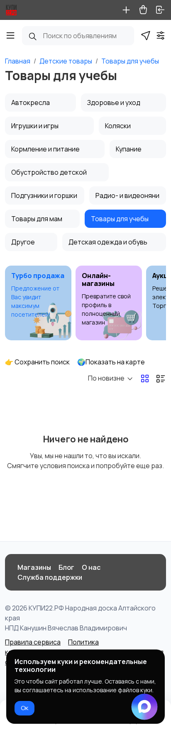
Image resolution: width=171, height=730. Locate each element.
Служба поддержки (49, 577)
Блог (66, 567)
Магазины (34, 567)
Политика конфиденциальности (52, 647)
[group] (38, 303)
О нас (91, 567)
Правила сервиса (33, 642)
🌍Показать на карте (111, 361)
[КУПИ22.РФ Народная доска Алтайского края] (11, 9)
